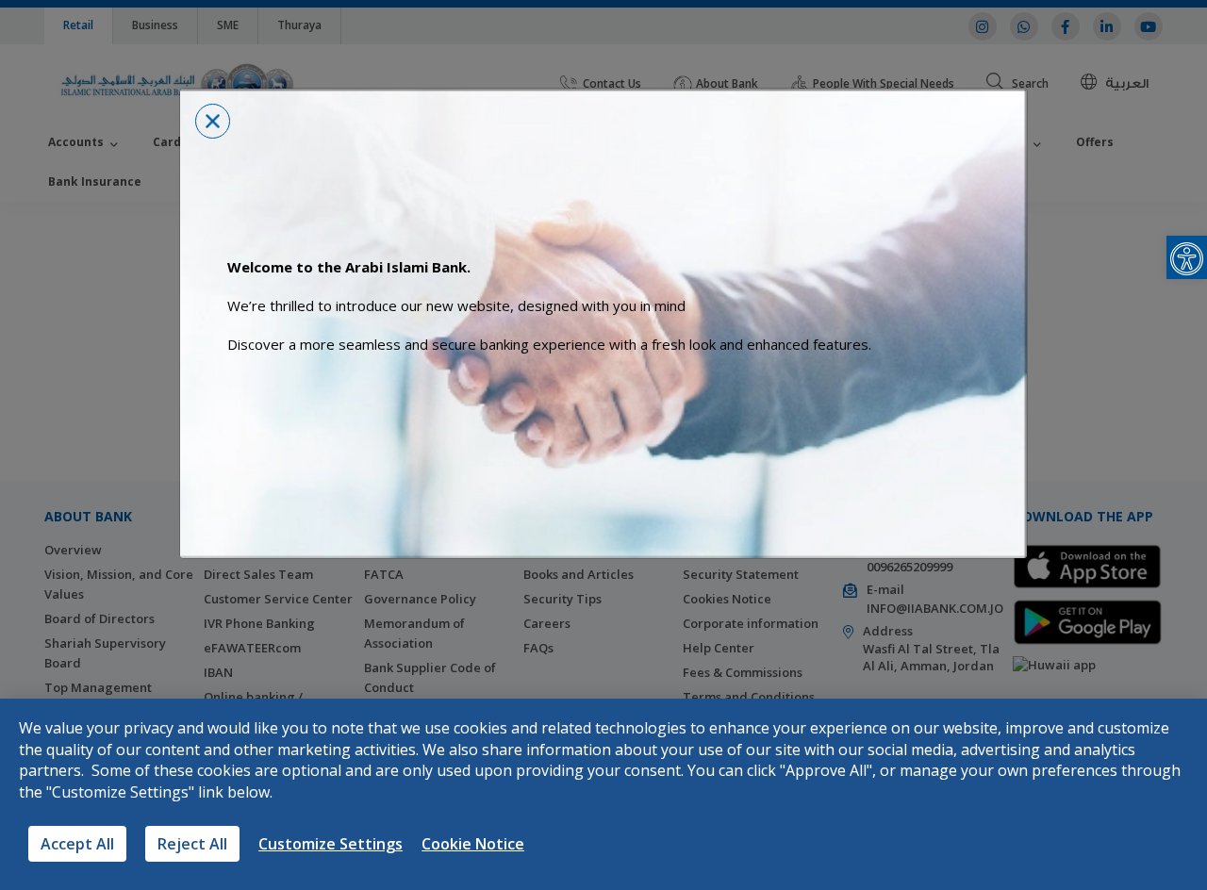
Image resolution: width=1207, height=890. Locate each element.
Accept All (77, 843)
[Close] (212, 121)
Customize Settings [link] (330, 843)
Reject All (192, 843)
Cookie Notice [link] (473, 843)
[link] (1186, 257)
